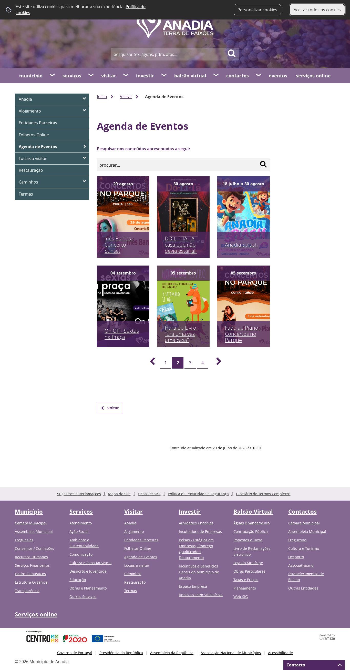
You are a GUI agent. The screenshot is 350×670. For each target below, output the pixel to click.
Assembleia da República (171, 652)
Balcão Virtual (190, 76)
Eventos (278, 76)
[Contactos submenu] (258, 75)
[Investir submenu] (164, 75)
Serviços (72, 76)
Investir (145, 76)
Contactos (237, 76)
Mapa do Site (119, 493)
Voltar (113, 408)
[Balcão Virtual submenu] (216, 75)
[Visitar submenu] (126, 75)
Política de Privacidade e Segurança (198, 493)
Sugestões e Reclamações (79, 493)
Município (31, 76)
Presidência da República (121, 652)
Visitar (108, 76)
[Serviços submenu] (91, 75)
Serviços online (313, 76)
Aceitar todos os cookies (317, 10)
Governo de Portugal (74, 652)
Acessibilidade (280, 652)
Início (102, 96)
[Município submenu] (52, 75)
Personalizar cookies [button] (257, 10)
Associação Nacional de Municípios (231, 652)
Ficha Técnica (149, 493)
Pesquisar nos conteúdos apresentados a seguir (143, 148)
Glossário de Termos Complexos (263, 493)
